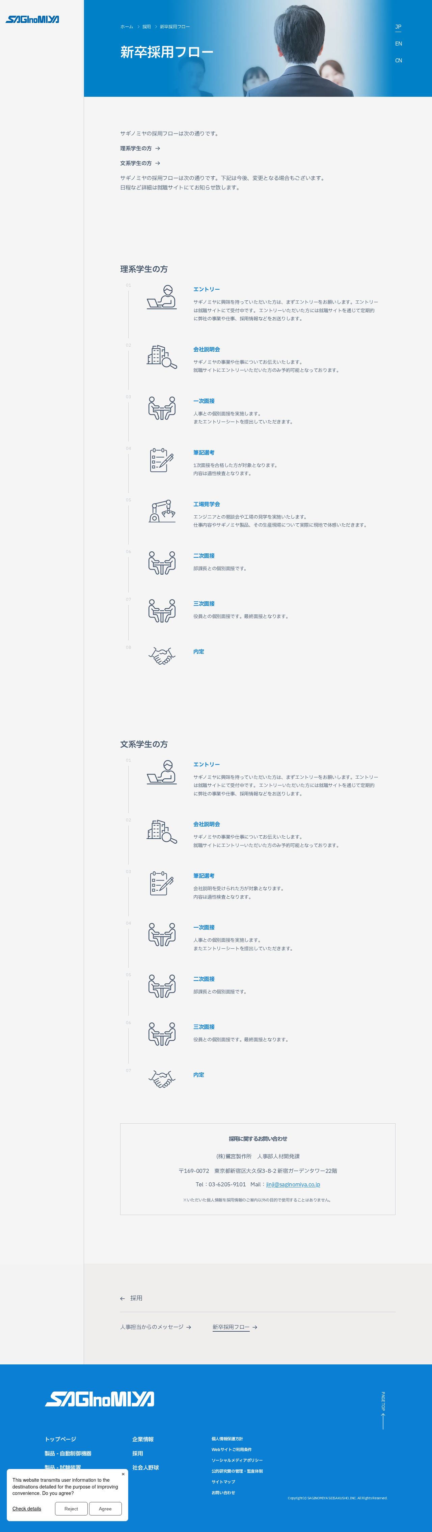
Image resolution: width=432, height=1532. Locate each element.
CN (398, 61)
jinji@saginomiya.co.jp (293, 1185)
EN (398, 44)
